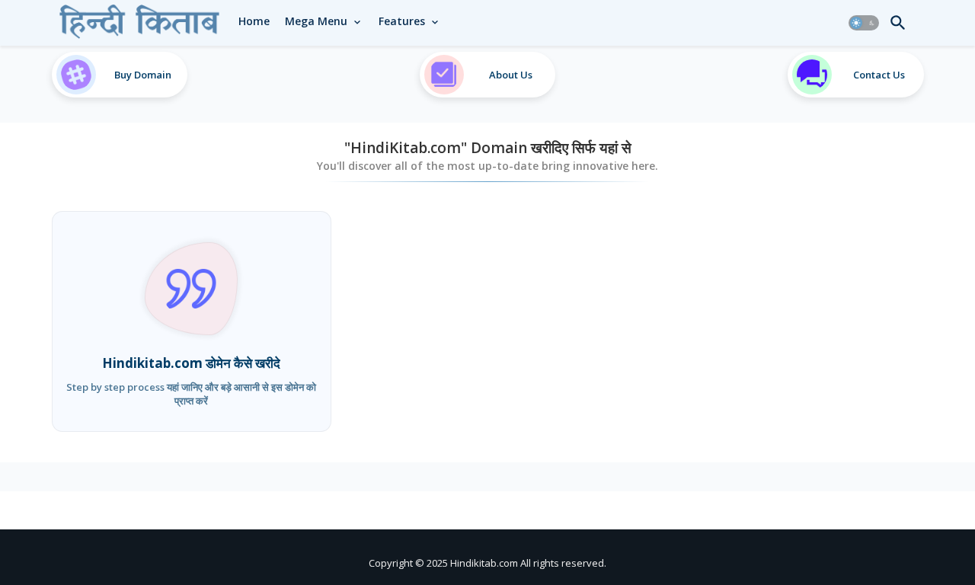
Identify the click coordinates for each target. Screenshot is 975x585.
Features (402, 21)
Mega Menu (316, 21)
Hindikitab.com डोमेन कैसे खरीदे (191, 363)
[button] (864, 22)
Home (254, 21)
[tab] (254, 21)
